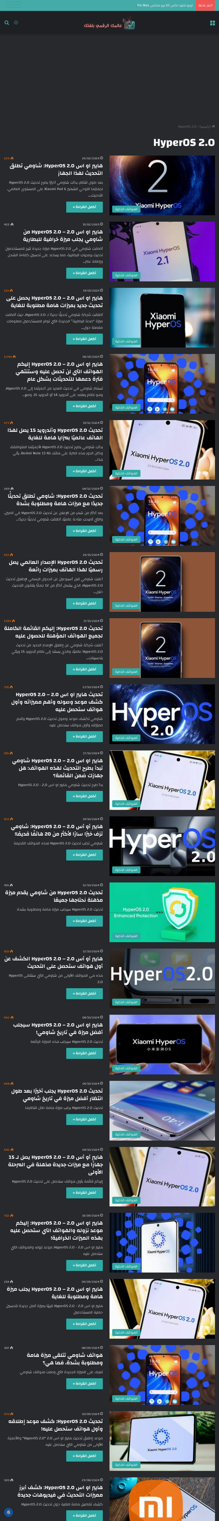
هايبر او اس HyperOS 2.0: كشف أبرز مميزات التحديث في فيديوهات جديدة (60, 1491)
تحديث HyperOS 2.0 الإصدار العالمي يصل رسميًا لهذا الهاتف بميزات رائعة (56, 566)
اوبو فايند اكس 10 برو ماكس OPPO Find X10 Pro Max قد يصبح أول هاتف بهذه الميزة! (131, 5)
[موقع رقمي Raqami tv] (109, 23)
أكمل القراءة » (84, 206)
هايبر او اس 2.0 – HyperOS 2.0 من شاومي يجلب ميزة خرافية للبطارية (63, 235)
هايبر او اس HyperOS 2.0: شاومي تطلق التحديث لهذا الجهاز (56, 169)
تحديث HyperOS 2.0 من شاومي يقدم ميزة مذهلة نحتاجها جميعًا (54, 896)
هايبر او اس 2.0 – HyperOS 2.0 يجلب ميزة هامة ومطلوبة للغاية (55, 1292)
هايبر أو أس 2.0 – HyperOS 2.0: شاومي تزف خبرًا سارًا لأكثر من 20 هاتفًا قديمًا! (57, 830)
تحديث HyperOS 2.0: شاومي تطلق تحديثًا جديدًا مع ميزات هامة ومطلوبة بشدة (55, 499)
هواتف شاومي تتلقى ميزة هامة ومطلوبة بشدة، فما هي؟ (65, 1359)
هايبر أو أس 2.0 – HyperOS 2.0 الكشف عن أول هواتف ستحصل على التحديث (53, 962)
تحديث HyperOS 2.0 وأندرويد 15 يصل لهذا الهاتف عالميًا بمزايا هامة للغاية (55, 434)
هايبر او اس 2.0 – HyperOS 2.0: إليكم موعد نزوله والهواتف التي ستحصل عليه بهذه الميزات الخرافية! (56, 1230)
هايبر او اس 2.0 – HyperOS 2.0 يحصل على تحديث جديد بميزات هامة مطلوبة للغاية (54, 301)
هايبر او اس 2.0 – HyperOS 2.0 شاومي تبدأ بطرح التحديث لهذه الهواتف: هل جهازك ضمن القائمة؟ (57, 768)
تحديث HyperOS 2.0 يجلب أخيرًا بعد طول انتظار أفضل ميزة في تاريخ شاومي (57, 1094)
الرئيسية (205, 126)
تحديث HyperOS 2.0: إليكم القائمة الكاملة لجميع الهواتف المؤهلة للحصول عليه (53, 632)
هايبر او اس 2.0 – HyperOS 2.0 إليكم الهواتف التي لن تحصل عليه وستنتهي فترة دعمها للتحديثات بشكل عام (59, 371)
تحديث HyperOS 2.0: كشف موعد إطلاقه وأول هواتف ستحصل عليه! (55, 1425)
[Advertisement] (109, 77)
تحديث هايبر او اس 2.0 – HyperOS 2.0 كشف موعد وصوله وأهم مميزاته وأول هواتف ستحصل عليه (57, 701)
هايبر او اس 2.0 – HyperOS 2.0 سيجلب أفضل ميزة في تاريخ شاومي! (58, 1028)
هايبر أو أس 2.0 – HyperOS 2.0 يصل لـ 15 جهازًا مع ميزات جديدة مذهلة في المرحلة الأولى (55, 1164)
